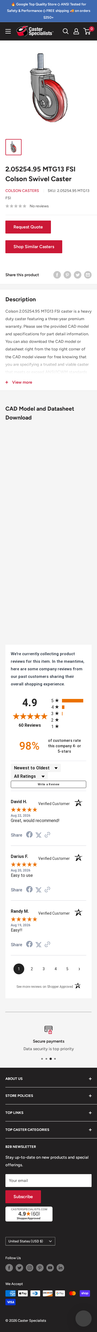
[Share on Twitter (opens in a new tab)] (38, 835)
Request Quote (28, 226)
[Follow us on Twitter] (19, 1268)
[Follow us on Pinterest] (40, 1268)
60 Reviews (33, 725)
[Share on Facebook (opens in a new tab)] (29, 835)
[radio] (68, 700)
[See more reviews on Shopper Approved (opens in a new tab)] (47, 835)
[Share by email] (88, 275)
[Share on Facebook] (57, 275)
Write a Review (49, 784)
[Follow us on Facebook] (9, 1268)
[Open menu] (8, 31)
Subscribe (23, 1196)
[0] (87, 31)
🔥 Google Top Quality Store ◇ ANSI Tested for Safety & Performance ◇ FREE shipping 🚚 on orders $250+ (48, 10)
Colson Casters (22, 190)
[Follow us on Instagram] (29, 1268)
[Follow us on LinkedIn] (60, 1268)
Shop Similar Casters (33, 246)
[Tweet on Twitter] (77, 275)
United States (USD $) (25, 1241)
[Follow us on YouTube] (50, 1268)
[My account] (76, 31)
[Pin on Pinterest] (67, 275)
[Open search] (66, 31)
